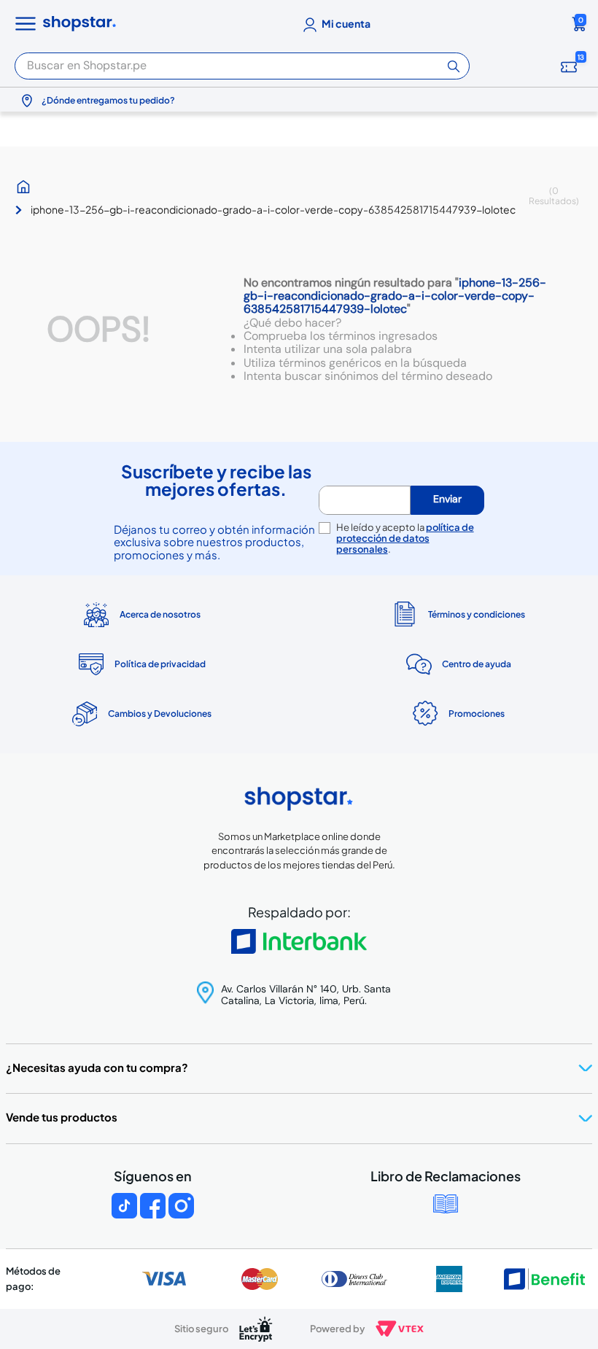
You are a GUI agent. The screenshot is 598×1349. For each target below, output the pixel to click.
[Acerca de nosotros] (141, 614)
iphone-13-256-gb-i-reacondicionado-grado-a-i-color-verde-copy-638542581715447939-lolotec (273, 209)
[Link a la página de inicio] (27, 187)
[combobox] (242, 62)
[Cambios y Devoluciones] (141, 713)
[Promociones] (457, 713)
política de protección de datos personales (405, 538)
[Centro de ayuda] (457, 664)
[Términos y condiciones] (457, 614)
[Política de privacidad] (141, 664)
